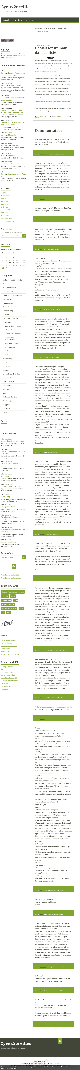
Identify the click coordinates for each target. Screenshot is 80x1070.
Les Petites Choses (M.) (9, 678)
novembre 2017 (6, 218)
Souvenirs (6, 408)
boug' (21, 608)
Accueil (6, 20)
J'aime (5, 362)
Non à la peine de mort (9, 646)
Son (3, 613)
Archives (18, 20)
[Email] (14, 566)
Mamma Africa (8, 378)
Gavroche (4, 683)
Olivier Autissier (44, 154)
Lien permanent (41, 116)
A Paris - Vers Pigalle (12, 343)
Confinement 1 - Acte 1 (13, 175)
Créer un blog (37, 1061)
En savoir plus (13, 1068)
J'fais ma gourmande (10, 318)
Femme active (8, 303)
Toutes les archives (7, 221)
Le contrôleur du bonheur (10, 681)
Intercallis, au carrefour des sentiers (45, 28)
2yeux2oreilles (16, 6)
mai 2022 (4, 199)
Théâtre (5, 412)
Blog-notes (6, 284)
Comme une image (9, 542)
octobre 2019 (5, 210)
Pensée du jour (8, 401)
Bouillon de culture (9, 288)
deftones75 (43, 650)
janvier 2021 (5, 204)
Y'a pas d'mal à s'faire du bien (13, 592)
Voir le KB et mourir (42, 31)
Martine (4, 145)
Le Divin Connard (7, 672)
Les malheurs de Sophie (11, 374)
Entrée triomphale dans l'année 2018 (13, 530)
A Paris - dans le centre (13, 326)
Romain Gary (5, 651)
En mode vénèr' (8, 299)
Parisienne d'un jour (10, 397)
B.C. (41, 249)
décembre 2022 (6, 196)
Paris (16, 600)
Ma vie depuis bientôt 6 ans (12, 441)
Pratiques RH (5, 689)
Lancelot (42, 1025)
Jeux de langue (8, 359)
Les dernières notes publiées (40, 1063)
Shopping (6, 405)
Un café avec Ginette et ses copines (13, 99)
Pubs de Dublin (6, 643)
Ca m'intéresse (8, 291)
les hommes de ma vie (9, 608)
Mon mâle (12, 135)
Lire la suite (9, 58)
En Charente (9, 355)
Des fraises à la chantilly (9, 686)
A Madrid (8, 322)
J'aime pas (6, 366)
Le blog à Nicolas (7, 667)
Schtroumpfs (5, 649)
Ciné (8, 613)
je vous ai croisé (8, 604)
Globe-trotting (8, 311)
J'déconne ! (6, 314)
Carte (4, 421)
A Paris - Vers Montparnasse (10, 338)
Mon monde (7, 385)
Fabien (4, 85)
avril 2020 (4, 207)
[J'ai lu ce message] (78, 1067)
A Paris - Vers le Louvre (13, 334)
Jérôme (42, 697)
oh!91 (13, 596)
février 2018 (5, 215)
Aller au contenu (7, 2)
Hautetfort (44, 1061)
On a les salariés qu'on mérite (10, 518)
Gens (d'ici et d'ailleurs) (11, 307)
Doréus (4, 110)
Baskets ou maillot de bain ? (13, 280)
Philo (41, 452)
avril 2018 (4, 213)
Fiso (2, 73)
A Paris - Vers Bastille (12, 330)
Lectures (6, 370)
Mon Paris (6, 389)
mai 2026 (4, 193)
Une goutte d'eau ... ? (10, 507)
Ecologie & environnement (12, 295)
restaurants (6, 600)
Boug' (3, 669)
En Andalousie (10, 347)
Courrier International (9, 640)
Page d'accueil (62, 28)
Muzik (5, 393)
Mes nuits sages (8, 382)
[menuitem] (6, 19)
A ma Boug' (5, 496)
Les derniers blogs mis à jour (27, 1063)
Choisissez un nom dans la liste (51, 50)
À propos (30, 20)
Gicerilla (42, 199)
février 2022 (5, 201)
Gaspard (42, 534)
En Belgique (9, 351)
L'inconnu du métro (8, 675)
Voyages (5, 596)
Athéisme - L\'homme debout (11, 654)
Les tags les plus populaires (53, 1063)
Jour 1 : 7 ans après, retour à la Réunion (13, 74)
